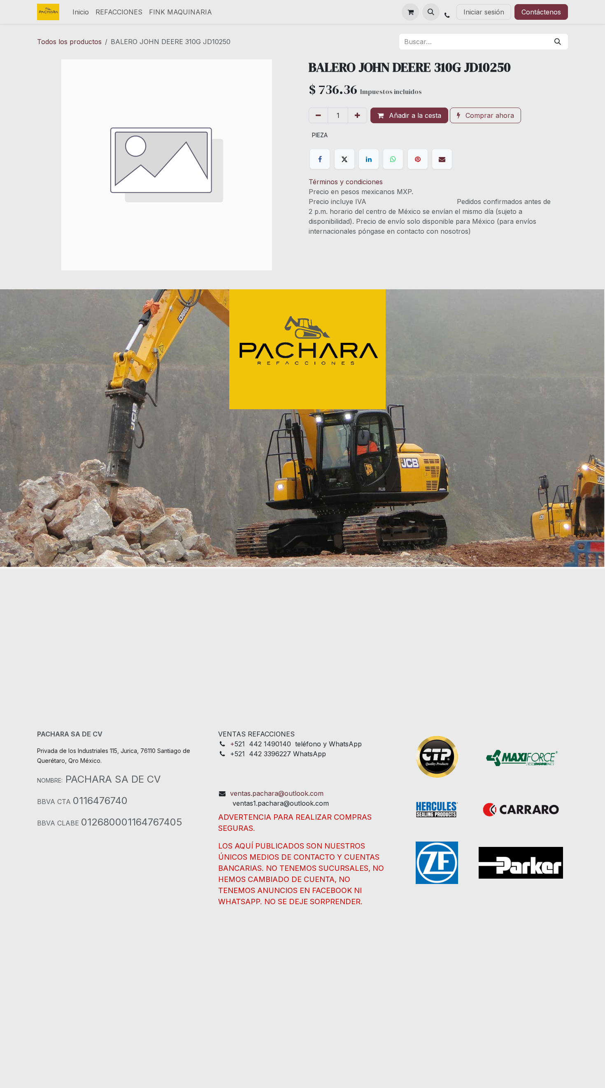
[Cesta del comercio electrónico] (410, 12)
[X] (344, 159)
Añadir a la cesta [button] (414, 115)
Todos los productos (69, 42)
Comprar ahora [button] (488, 115)
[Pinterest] (418, 159)
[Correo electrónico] (442, 159)
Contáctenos (541, 12)
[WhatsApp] (393, 159)
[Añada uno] (357, 115)
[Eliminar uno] (318, 115)
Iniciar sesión (483, 12)
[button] (431, 12)
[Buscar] (557, 41)
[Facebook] (320, 159)
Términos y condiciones (346, 182)
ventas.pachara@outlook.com (276, 793)
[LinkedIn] (369, 159)
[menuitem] (80, 12)
